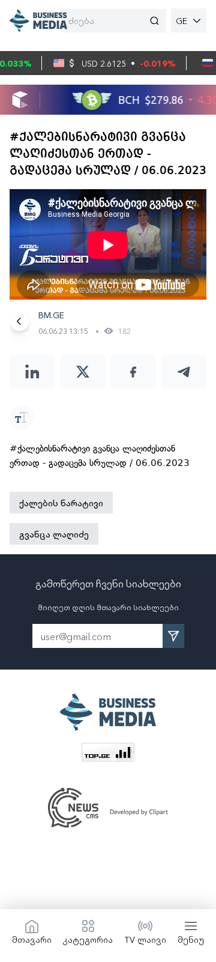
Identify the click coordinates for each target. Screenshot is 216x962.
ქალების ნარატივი (61, 503)
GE (181, 20)
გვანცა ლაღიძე (54, 534)
